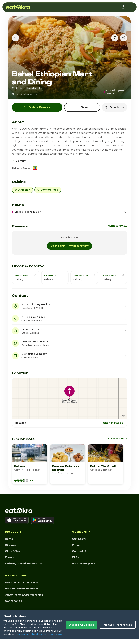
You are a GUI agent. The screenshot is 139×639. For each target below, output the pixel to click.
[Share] (123, 37)
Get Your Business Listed (22, 582)
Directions (117, 107)
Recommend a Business (21, 588)
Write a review (117, 225)
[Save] (114, 37)
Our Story (79, 538)
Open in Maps (112, 422)
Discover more (117, 438)
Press (76, 544)
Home (9, 538)
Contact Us (79, 551)
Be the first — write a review (69, 245)
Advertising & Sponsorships (24, 594)
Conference (13, 600)
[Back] (15, 37)
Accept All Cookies (81, 624)
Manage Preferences (118, 624)
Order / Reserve (39, 107)
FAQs (75, 557)
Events (9, 557)
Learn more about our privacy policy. (39, 633)
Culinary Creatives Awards (23, 563)
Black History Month (85, 563)
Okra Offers (13, 551)
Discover (11, 544)
